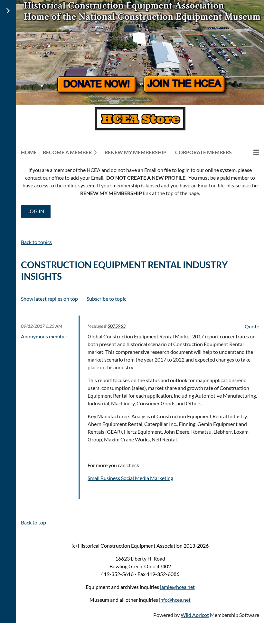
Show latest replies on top (49, 299)
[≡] (249, 152)
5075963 (117, 326)
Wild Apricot (195, 615)
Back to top (33, 522)
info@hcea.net (175, 600)
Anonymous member (44, 336)
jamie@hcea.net (177, 587)
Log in (35, 211)
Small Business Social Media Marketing (130, 478)
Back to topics (36, 242)
